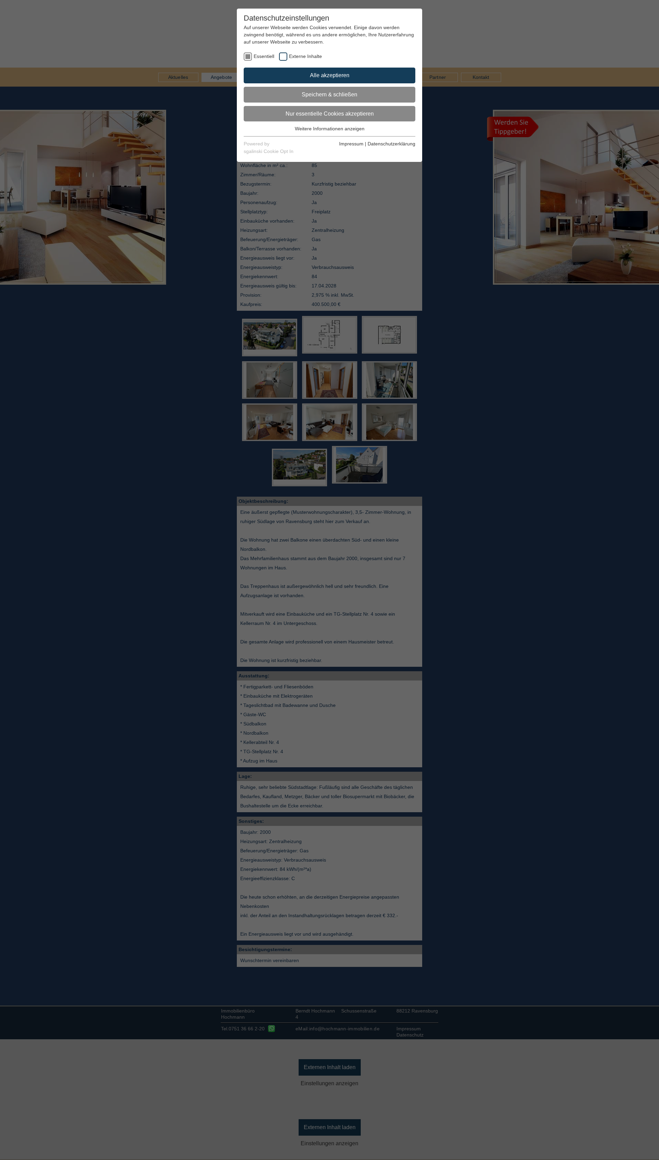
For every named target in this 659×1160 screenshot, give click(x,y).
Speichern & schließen (329, 94)
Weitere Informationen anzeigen (330, 128)
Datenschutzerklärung (391, 143)
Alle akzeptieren (329, 75)
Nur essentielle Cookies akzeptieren (330, 114)
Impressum (351, 143)
